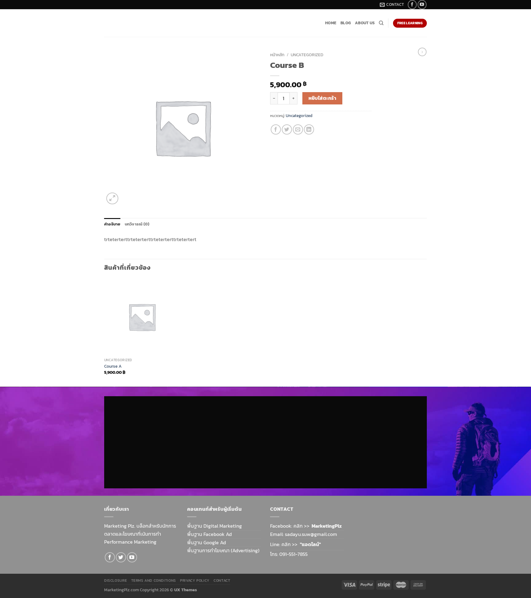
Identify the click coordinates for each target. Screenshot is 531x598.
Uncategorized (307, 55)
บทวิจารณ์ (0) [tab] (137, 224)
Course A (113, 366)
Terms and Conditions (153, 580)
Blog (345, 23)
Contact (222, 580)
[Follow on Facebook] (412, 4)
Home (330, 23)
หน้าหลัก (277, 55)
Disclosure (115, 580)
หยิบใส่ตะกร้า (322, 98)
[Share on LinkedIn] (309, 129)
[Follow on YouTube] (422, 4)
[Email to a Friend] (298, 129)
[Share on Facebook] (276, 129)
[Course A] (142, 317)
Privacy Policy (195, 580)
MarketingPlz (327, 526)
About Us (365, 23)
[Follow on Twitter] (121, 557)
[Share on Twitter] (287, 129)
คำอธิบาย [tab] (112, 224)
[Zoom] (112, 199)
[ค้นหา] (381, 23)
